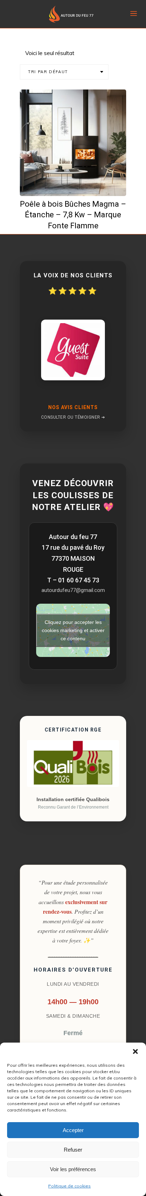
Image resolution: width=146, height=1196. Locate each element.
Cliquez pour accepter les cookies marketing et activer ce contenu (73, 630)
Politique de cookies (69, 1186)
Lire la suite (78, 184)
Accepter (73, 1130)
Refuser (73, 1150)
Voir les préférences (73, 1169)
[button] (135, 1051)
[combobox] (64, 72)
